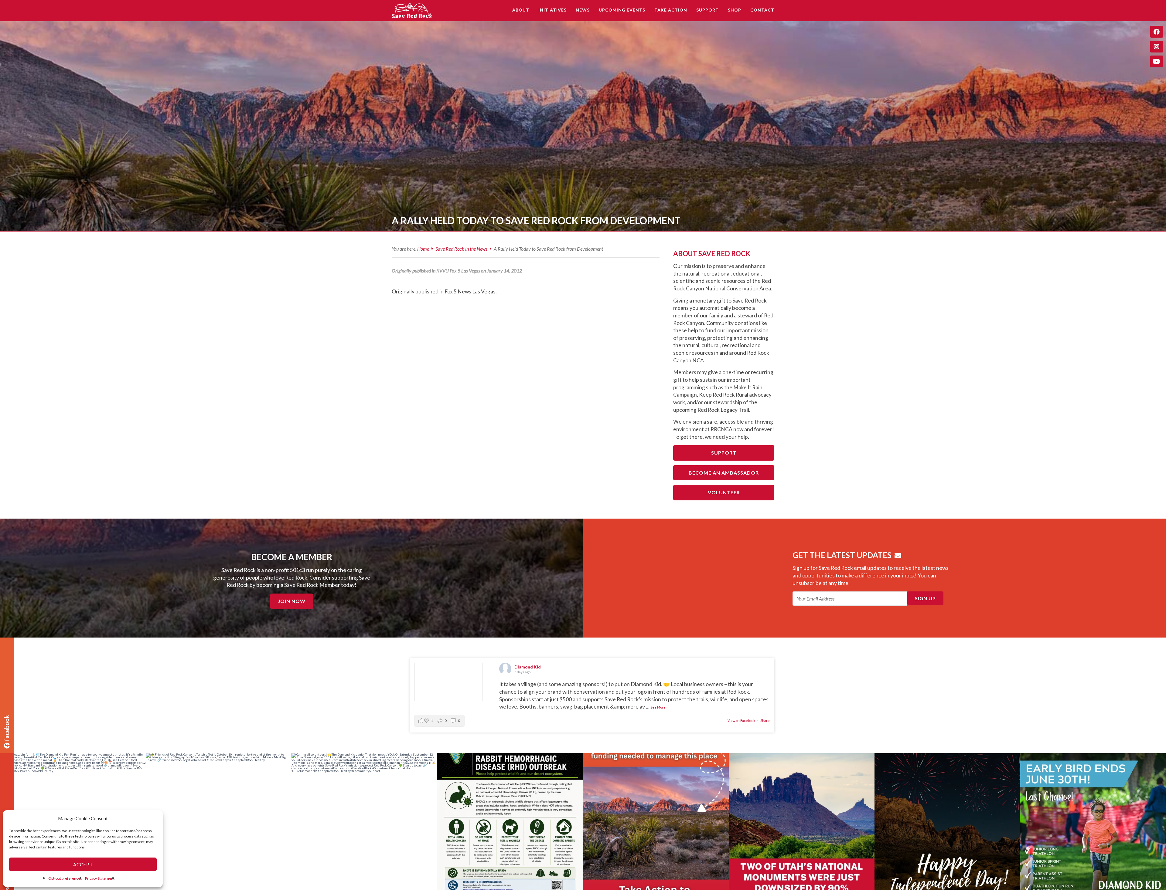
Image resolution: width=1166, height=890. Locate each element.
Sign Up (925, 598)
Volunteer (724, 492)
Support (723, 452)
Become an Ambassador (724, 472)
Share (765, 720)
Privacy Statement (99, 878)
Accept (83, 864)
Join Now (291, 601)
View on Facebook (742, 720)
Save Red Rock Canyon (413, 10)
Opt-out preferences (65, 878)
